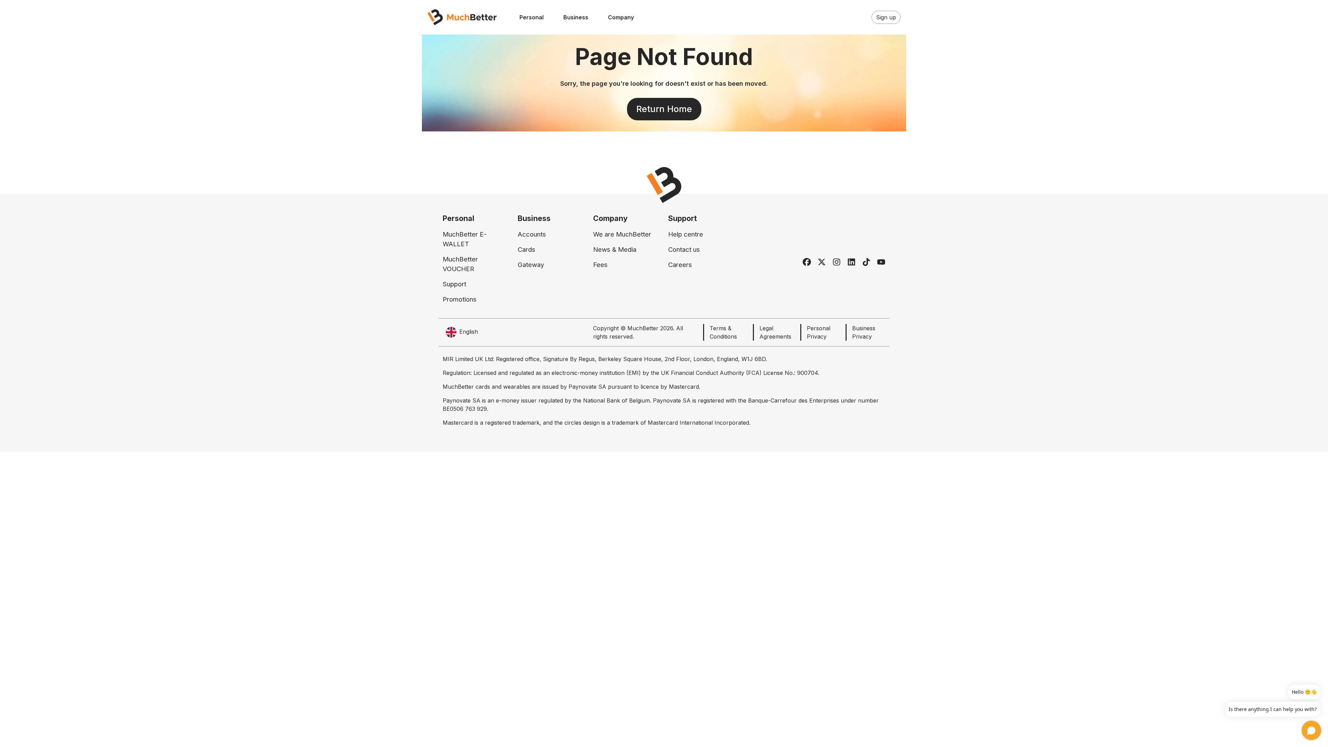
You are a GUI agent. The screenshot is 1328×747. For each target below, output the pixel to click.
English (468, 331)
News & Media (614, 249)
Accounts (532, 234)
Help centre (685, 234)
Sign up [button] (886, 17)
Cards (526, 249)
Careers (680, 265)
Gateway (531, 265)
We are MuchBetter (622, 234)
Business (575, 17)
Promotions (460, 299)
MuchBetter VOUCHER (460, 264)
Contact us (684, 249)
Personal (531, 17)
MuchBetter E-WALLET (465, 239)
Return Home (664, 109)
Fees (600, 265)
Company (621, 17)
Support (454, 284)
